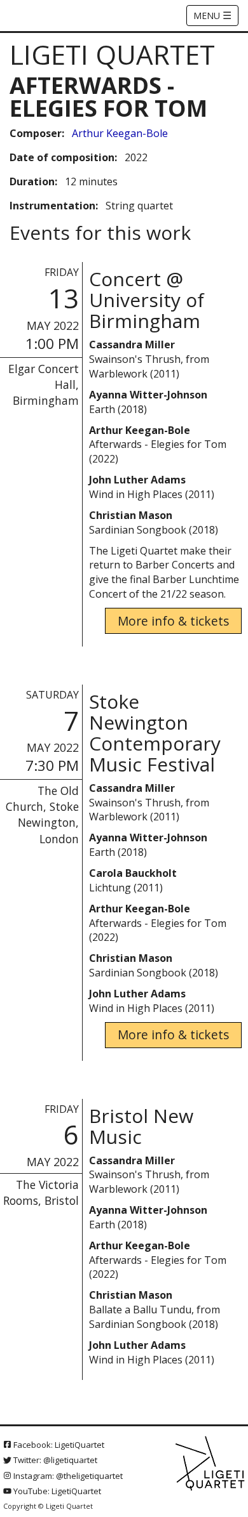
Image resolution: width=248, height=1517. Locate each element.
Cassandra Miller (132, 344)
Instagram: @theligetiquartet (67, 1475)
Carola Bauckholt (133, 873)
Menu (212, 15)
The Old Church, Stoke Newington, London (42, 814)
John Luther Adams (137, 480)
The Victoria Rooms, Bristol (41, 1192)
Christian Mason (130, 515)
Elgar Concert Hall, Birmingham (43, 384)
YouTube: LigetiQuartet (56, 1491)
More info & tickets (173, 620)
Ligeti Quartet (112, 54)
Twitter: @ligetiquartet (54, 1460)
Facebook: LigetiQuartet (57, 1444)
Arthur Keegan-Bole (120, 133)
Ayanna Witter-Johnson (148, 395)
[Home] (211, 1464)
